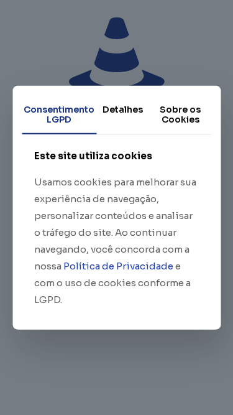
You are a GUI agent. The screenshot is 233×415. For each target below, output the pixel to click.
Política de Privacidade (118, 266)
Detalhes (123, 108)
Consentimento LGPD (59, 114)
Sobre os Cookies (180, 114)
